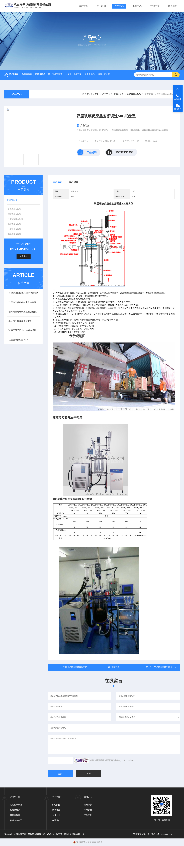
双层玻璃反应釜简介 (18, 339)
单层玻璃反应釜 (14, 224)
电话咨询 (177, 99)
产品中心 (119, 6)
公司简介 (56, 805)
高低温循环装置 (55, 74)
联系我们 (172, 6)
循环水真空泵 (104, 74)
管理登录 (155, 834)
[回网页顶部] (177, 88)
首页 (97, 94)
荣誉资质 (56, 810)
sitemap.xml (166, 834)
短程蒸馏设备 (16, 805)
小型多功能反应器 (15, 219)
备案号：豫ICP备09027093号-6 (70, 834)
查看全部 (23, 256)
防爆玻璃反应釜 (14, 234)
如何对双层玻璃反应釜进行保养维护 (24, 312)
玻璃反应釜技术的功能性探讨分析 (24, 330)
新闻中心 (137, 6)
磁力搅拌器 (90, 74)
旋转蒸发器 (27, 74)
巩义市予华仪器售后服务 (20, 321)
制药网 (146, 834)
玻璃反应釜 (40, 74)
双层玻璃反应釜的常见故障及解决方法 (24, 302)
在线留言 (73, 182)
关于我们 (101, 6)
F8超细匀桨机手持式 (163, 667)
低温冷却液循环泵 (73, 74)
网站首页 (83, 6)
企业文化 (56, 815)
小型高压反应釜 (14, 229)
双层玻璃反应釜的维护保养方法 (23, 293)
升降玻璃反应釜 (14, 209)
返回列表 (115, 667)
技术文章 (154, 6)
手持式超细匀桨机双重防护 (75, 667)
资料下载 (88, 815)
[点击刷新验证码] (81, 760)
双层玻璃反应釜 (134, 94)
